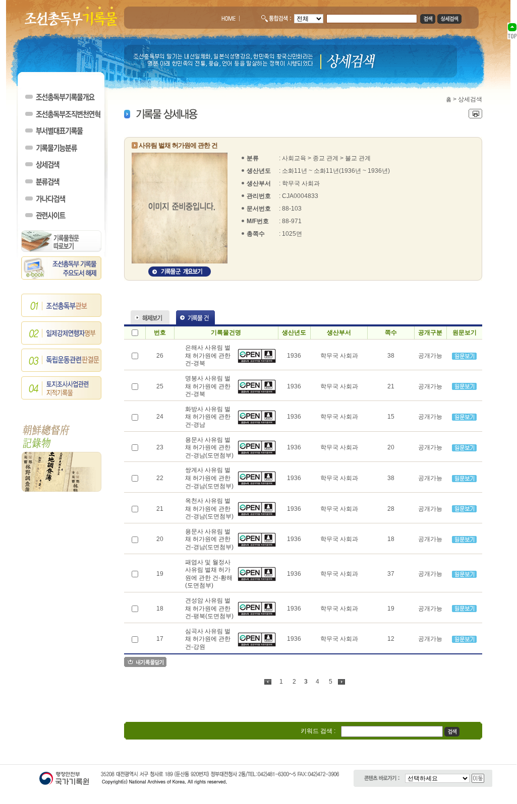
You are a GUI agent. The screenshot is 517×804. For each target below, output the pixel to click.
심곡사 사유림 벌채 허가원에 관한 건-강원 (208, 639)
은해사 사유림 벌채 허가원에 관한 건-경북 (208, 355)
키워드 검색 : (318, 730)
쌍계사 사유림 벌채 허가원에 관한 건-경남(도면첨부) (209, 477)
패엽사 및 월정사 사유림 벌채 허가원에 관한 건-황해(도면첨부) (209, 574)
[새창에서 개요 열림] (179, 274)
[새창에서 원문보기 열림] (464, 357)
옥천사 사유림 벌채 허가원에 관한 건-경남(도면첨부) (209, 508)
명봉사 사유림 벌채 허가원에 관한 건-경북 (208, 386)
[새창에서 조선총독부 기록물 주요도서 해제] (61, 277)
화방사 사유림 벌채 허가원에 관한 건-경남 (208, 417)
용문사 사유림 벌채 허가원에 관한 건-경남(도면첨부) (209, 447)
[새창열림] (257, 361)
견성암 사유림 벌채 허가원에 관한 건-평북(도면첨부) (209, 608)
